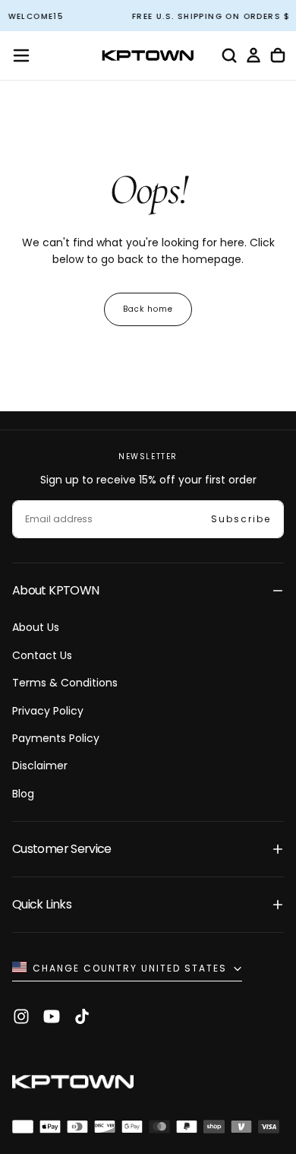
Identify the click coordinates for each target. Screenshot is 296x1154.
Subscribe (241, 518)
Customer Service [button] (62, 849)
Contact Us (42, 655)
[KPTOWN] (73, 1083)
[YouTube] (52, 1016)
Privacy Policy (47, 710)
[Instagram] (21, 1016)
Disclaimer (40, 765)
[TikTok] (82, 1016)
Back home (148, 309)
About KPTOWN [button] (55, 590)
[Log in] (253, 55)
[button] (21, 55)
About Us (35, 627)
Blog (23, 793)
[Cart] (278, 55)
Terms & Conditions (65, 682)
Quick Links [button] (41, 904)
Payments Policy (55, 738)
